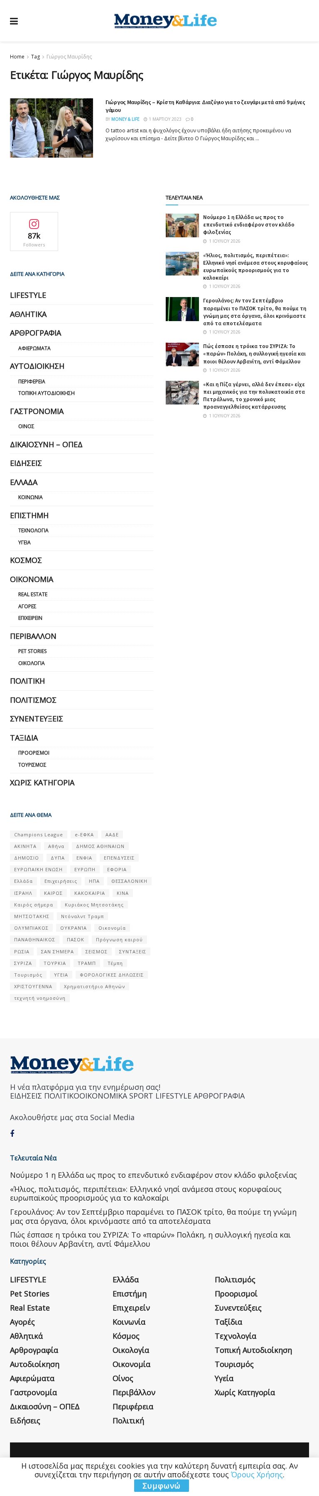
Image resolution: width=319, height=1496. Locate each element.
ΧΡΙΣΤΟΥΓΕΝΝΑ (33, 986)
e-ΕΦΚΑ (84, 834)
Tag (35, 56)
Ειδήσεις (26, 463)
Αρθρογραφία (35, 333)
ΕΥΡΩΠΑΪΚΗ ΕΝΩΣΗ (38, 869)
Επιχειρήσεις (60, 881)
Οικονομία (31, 579)
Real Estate (32, 594)
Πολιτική (27, 681)
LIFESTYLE (28, 295)
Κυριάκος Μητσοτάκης (94, 904)
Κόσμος (26, 560)
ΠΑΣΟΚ (75, 939)
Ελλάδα (23, 482)
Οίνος (26, 426)
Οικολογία (31, 663)
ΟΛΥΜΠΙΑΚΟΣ (31, 928)
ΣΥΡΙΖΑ (23, 963)
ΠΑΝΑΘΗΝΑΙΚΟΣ (34, 939)
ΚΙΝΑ (123, 893)
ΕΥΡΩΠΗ (85, 869)
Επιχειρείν (30, 617)
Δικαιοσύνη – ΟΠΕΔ (46, 444)
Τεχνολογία (33, 530)
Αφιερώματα (34, 348)
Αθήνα (56, 846)
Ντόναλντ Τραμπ (82, 916)
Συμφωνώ (161, 1486)
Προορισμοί (33, 752)
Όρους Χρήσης (257, 1474)
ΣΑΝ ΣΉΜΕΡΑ (57, 951)
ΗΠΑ (94, 881)
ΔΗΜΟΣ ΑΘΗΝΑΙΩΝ (100, 846)
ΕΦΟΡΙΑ (117, 869)
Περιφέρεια (31, 381)
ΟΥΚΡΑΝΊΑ (73, 928)
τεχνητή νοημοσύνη (40, 998)
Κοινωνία (30, 497)
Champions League (38, 834)
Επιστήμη (29, 515)
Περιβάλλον (33, 636)
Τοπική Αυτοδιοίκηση (46, 393)
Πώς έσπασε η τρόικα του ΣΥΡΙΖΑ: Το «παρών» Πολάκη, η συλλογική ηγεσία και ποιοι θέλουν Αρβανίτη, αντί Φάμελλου (254, 354)
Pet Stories (32, 651)
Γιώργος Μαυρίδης (69, 56)
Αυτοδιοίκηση (37, 366)
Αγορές (27, 606)
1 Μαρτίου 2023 (164, 119)
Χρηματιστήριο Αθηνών (94, 986)
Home (17, 56)
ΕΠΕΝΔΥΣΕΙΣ (119, 858)
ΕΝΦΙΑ (84, 858)
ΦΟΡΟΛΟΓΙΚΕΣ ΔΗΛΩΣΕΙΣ (112, 975)
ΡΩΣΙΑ (21, 951)
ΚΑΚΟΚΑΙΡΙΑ (89, 893)
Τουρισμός (32, 764)
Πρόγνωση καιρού (119, 939)
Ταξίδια (24, 738)
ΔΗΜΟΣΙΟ (26, 858)
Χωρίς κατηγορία (42, 782)
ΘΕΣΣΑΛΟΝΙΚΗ (129, 881)
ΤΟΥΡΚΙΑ (55, 963)
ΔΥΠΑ (58, 858)
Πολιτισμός (33, 700)
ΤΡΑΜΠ (87, 963)
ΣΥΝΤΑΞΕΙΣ (132, 951)
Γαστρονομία (37, 411)
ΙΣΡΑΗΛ (23, 893)
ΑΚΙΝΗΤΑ (25, 846)
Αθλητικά (28, 314)
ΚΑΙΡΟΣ (53, 893)
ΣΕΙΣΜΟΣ (97, 951)
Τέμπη (115, 963)
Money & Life (125, 119)
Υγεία (24, 542)
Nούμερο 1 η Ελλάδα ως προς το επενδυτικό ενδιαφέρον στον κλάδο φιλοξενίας (248, 225)
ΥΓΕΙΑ (61, 975)
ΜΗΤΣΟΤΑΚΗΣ (31, 916)
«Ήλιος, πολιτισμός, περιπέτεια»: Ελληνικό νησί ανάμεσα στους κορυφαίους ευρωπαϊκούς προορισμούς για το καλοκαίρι (255, 267)
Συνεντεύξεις (36, 719)
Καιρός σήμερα (33, 904)
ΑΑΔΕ (112, 834)
